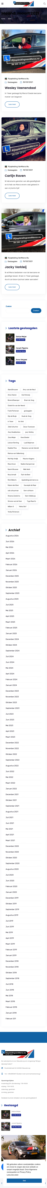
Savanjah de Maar (30, 485)
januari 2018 (11, 1013)
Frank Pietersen (13, 411)
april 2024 (10, 674)
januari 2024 (11, 685)
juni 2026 (10, 541)
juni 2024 (10, 662)
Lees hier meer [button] (12, 1175)
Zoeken (9, 306)
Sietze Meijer (21, 337)
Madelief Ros (12, 448)
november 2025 (12, 582)
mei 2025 (9, 610)
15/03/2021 (28, 261)
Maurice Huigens (28, 459)
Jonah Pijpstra (22, 348)
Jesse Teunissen (29, 427)
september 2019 (12, 909)
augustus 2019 (12, 915)
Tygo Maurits (31, 501)
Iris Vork (21, 421)
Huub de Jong (26, 416)
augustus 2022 (12, 766)
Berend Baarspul (13, 400)
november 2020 (12, 852)
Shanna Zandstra (14, 496)
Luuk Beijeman (29, 443)
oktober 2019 (11, 904)
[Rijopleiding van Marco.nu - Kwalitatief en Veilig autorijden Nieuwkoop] (23, 4)
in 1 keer (10, 421)
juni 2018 (10, 990)
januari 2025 (11, 633)
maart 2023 (10, 737)
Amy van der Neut (29, 390)
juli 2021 (9, 817)
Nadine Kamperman (28, 464)
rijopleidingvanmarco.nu (30, 480)
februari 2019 (11, 950)
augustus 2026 (12, 536)
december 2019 (12, 898)
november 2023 (12, 697)
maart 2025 (10, 622)
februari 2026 (11, 564)
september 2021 (12, 806)
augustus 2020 (12, 869)
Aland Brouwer (13, 390)
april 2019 (10, 938)
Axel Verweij (26, 395)
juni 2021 (10, 823)
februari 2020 (11, 886)
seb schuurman (13, 491)
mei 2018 (9, 996)
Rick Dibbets (12, 480)
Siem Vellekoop (30, 496)
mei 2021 (9, 829)
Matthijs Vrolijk (13, 459)
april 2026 (10, 553)
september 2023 (12, 708)
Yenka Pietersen (13, 512)
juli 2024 (10, 656)
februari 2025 (11, 628)
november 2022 (12, 748)
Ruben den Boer (13, 485)
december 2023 (12, 691)
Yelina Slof (22, 507)
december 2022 (12, 743)
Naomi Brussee (13, 469)
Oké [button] (24, 1180)
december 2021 (12, 794)
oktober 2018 (11, 973)
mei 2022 (9, 777)
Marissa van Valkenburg (16, 453)
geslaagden (28, 411)
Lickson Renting (13, 443)
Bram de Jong (29, 400)
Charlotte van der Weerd (16, 406)
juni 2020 (10, 881)
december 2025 (12, 576)
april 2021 (10, 835)
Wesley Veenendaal (20, 88)
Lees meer (12, 104)
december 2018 (12, 961)
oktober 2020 (11, 858)
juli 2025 (9, 605)
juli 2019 (9, 921)
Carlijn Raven (15, 176)
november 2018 (12, 967)
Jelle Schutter (13, 427)
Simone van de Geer (15, 501)
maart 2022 (10, 783)
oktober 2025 (11, 587)
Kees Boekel (25, 437)
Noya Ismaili (12, 475)
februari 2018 (11, 1007)
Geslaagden (12, 82)
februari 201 (11, 1019)
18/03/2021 (28, 170)
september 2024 (12, 651)
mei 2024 (9, 668)
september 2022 (12, 760)
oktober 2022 (11, 754)
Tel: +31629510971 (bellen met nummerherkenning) (22, 1074)
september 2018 (12, 978)
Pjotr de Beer (25, 475)
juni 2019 (10, 927)
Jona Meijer (12, 437)
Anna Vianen (12, 395)
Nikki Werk (26, 469)
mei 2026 (9, 547)
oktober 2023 (11, 702)
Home (3, 19)
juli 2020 (10, 875)
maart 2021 (10, 840)
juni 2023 (10, 720)
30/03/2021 (28, 82)
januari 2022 (11, 789)
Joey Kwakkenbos (14, 432)
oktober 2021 (11, 800)
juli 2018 (9, 984)
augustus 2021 (12, 812)
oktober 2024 (11, 645)
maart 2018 (10, 1001)
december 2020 (12, 846)
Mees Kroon (12, 464)
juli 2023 (9, 714)
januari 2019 (11, 955)
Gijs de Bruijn (12, 416)
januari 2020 (11, 892)
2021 (9, 19)
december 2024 (12, 639)
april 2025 (10, 616)
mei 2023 (9, 725)
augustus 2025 (12, 599)
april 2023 (10, 731)
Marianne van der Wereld (30, 448)
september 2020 (12, 863)
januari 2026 (11, 570)
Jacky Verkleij (16, 267)
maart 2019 (10, 944)
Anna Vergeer (21, 360)
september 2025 (12, 593)
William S (11, 507)
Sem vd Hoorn (28, 491)
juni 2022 (10, 771)
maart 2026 (10, 559)
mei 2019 (9, 932)
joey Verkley (29, 432)
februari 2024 (11, 679)
